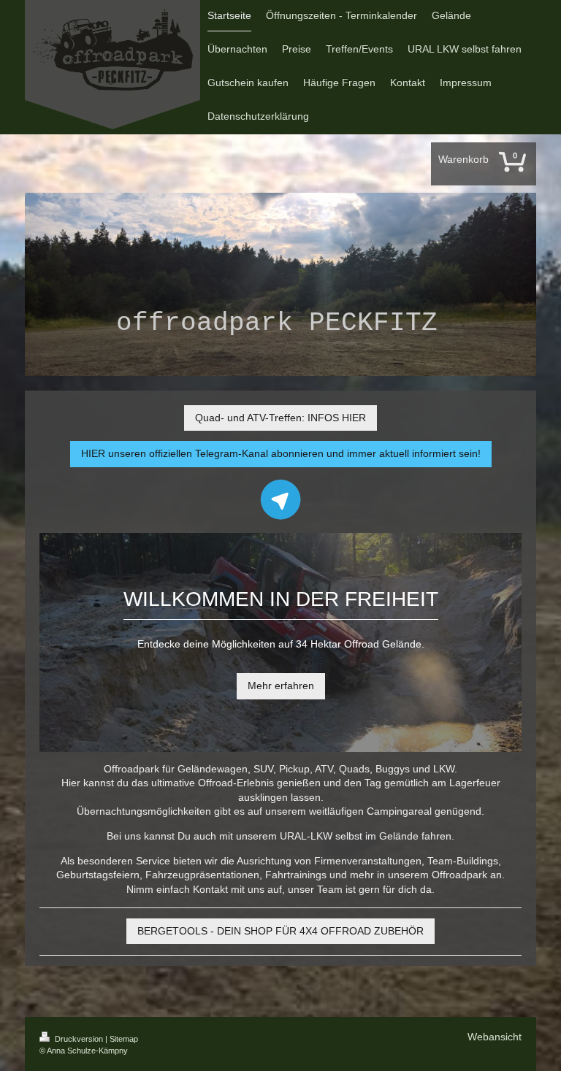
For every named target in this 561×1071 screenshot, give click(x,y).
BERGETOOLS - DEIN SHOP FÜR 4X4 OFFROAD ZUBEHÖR (280, 931)
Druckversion (79, 1038)
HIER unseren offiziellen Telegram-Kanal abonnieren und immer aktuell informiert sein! (281, 453)
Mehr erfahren (281, 685)
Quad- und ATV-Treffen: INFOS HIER (280, 417)
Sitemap (124, 1038)
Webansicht (495, 1037)
